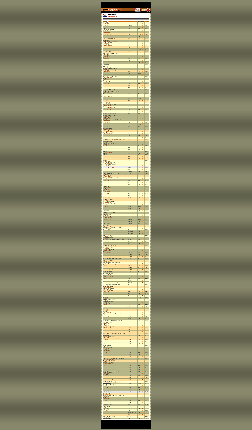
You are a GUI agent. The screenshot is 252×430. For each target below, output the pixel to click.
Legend (108, 21)
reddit (137, 420)
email (134, 420)
